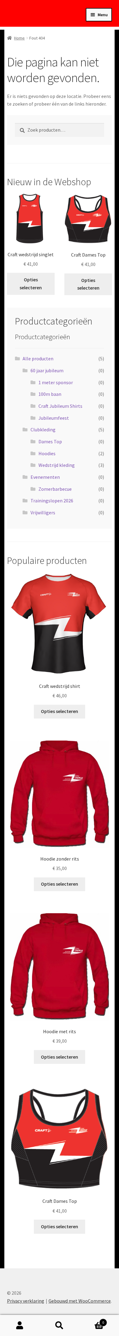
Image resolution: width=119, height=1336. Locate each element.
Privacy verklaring (25, 1301)
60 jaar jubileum (47, 370)
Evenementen (45, 477)
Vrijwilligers (43, 512)
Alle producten (38, 358)
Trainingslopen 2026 (52, 500)
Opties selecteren (31, 283)
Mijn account (20, 1325)
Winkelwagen (91, 1320)
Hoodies (47, 453)
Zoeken (59, 1325)
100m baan (49, 394)
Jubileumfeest (53, 418)
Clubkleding (43, 429)
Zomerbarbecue (55, 489)
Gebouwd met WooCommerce (80, 1301)
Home (19, 38)
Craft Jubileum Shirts (60, 406)
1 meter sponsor (55, 382)
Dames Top (50, 441)
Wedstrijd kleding (56, 465)
